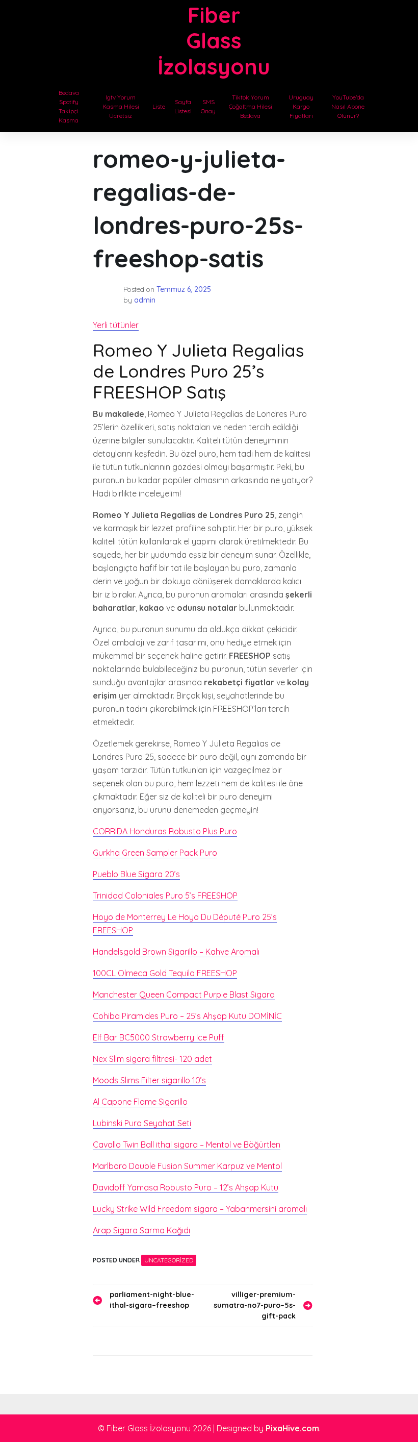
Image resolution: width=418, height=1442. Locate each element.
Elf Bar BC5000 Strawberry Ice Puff (158, 1037)
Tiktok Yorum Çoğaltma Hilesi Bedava (250, 106)
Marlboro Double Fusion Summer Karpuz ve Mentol (187, 1166)
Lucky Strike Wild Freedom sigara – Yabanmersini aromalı (200, 1209)
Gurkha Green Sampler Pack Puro (155, 853)
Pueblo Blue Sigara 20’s (136, 874)
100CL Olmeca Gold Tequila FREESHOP (165, 973)
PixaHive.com (292, 1428)
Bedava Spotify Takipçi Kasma (69, 106)
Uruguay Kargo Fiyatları (301, 106)
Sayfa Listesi (183, 106)
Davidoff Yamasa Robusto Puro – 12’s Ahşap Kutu (185, 1187)
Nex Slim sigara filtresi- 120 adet (152, 1059)
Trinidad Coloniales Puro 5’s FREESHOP (165, 895)
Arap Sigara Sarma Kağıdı (141, 1230)
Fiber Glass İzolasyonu (214, 41)
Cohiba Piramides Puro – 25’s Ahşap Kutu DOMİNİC (187, 1016)
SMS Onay (208, 106)
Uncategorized (168, 1260)
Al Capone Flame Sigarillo (140, 1102)
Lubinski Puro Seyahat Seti (142, 1123)
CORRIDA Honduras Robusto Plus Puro (165, 831)
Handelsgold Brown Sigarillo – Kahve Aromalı (176, 952)
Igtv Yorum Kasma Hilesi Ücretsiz (120, 106)
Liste (158, 106)
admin (144, 300)
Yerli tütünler (116, 325)
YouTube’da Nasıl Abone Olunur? (347, 106)
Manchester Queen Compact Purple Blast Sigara (184, 994)
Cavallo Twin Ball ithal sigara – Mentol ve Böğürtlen (186, 1144)
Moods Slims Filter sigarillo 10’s (149, 1080)
